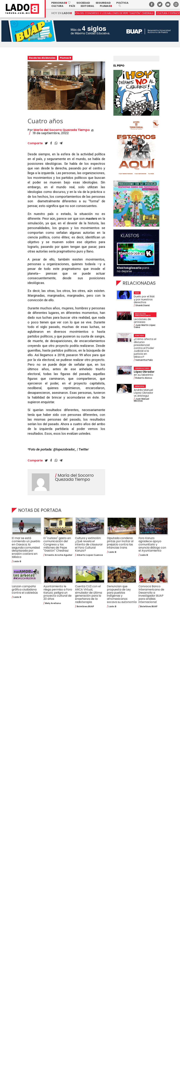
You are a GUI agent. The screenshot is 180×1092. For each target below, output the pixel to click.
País (72, 6)
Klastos (130, 235)
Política (122, 3)
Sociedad (83, 3)
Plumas (106, 6)
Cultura (57, 6)
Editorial (87, 6)
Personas (61, 2)
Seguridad (103, 3)
